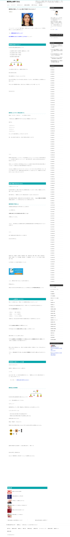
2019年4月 (52, 170)
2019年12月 (53, 152)
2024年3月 (52, 78)
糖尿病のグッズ (53, 317)
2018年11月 (53, 181)
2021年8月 (52, 109)
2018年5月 (52, 194)
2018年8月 (52, 187)
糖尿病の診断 (53, 330)
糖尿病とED (53, 302)
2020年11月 (53, 128)
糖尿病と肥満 (53, 313)
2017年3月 (52, 224)
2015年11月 (53, 259)
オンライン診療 (53, 287)
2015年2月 (52, 279)
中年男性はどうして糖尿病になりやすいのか (18, 500)
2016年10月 (53, 235)
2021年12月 (53, 100)
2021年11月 (53, 102)
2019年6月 (52, 165)
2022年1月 (52, 98)
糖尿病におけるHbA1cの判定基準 (16, 491)
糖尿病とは (10, 11)
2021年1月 (52, 124)
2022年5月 (52, 89)
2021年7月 (52, 111)
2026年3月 (52, 76)
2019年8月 (52, 161)
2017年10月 (53, 209)
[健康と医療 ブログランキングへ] (53, 345)
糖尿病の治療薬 (53, 328)
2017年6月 (52, 218)
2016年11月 (53, 233)
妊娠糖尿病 (52, 293)
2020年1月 (52, 150)
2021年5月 (52, 115)
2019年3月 (52, 172)
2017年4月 (52, 222)
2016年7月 (52, 242)
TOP (11, 524)
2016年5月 (52, 246)
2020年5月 (52, 141)
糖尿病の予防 (36, 528)
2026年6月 (52, 69)
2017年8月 (52, 213)
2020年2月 (52, 148)
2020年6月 (52, 139)
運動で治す (24, 528)
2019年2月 (52, 174)
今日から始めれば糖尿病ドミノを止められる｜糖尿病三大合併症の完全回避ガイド (56, 50)
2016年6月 (52, 244)
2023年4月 (52, 85)
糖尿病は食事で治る (13, 1)
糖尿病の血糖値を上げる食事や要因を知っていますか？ (15, 520)
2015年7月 (52, 268)
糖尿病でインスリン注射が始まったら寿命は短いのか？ (19, 505)
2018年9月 (52, 185)
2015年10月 (53, 261)
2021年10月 (53, 104)
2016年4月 (52, 248)
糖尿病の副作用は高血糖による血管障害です (41, 520)
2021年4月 (52, 117)
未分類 (52, 300)
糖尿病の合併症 (53, 324)
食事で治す (52, 335)
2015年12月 (53, 257)
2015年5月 (52, 272)
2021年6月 (52, 113)
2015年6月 (52, 270)
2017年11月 (53, 207)
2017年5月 (52, 220)
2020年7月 (52, 137)
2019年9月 (52, 159)
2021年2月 (52, 122)
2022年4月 (52, 91)
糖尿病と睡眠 (53, 311)
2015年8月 (52, 266)
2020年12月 (53, 126)
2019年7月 (52, 163)
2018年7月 (52, 189)
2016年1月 (52, 255)
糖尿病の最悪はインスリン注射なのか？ (17, 514)
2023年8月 (52, 80)
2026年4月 (52, 74)
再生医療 (52, 291)
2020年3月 (52, 146)
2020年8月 (52, 135)
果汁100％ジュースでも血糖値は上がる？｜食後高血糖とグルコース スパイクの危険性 (57, 46)
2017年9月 (52, 211)
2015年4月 (52, 274)
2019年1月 (52, 176)
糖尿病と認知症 (53, 315)
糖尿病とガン (53, 306)
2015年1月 (52, 281)
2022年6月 (52, 87)
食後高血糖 (52, 337)
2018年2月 (52, 200)
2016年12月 (53, 231)
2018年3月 (52, 198)
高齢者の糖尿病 (53, 339)
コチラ (56, 29)
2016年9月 (52, 237)
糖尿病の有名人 (53, 326)
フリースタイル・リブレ (54, 289)
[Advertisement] (17, 98)
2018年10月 (53, 183)
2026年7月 (52, 67)
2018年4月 (52, 196)
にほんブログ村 (53, 350)
